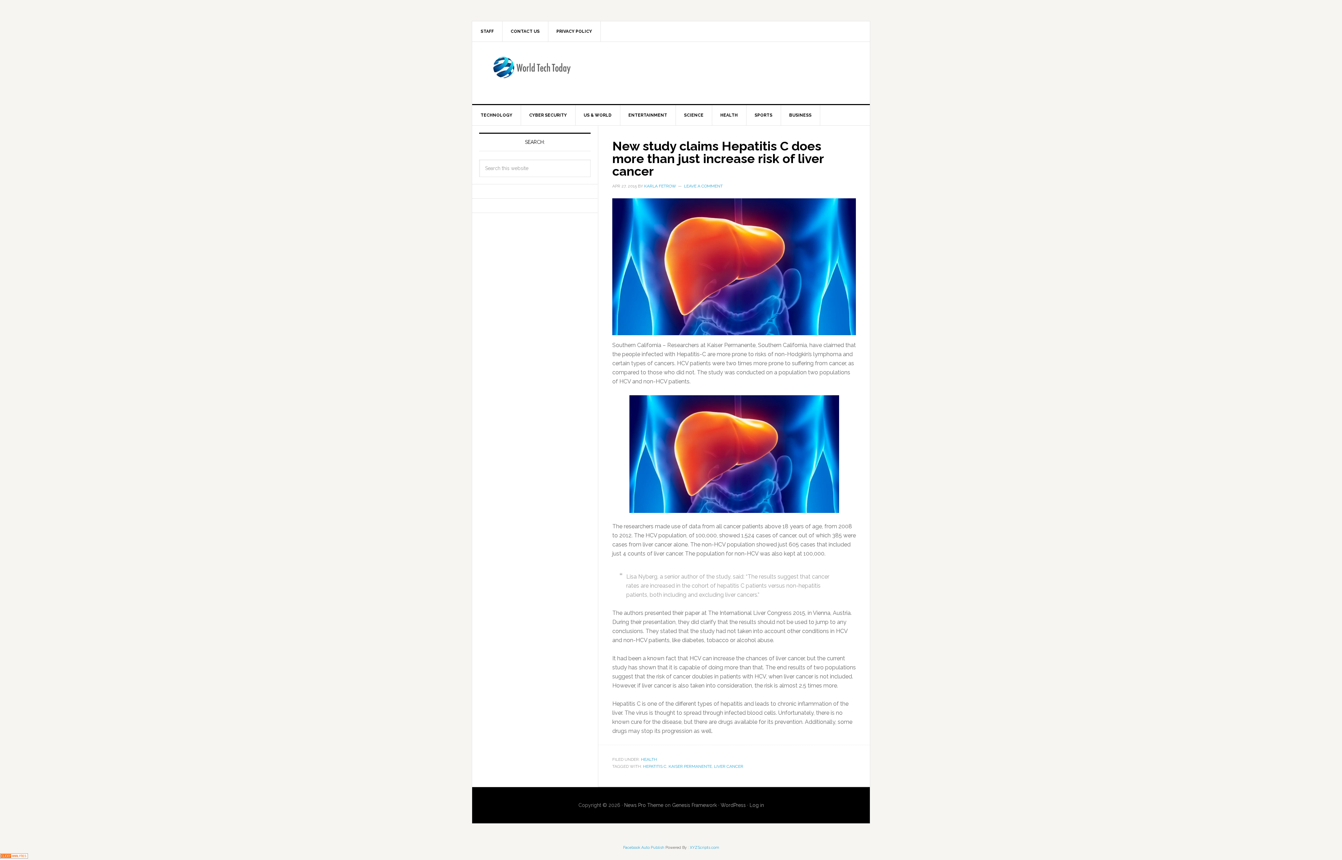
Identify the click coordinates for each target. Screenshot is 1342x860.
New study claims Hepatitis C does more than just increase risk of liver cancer (718, 158)
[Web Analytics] (14, 855)
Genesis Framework (694, 805)
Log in (757, 805)
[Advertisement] (728, 71)
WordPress (733, 805)
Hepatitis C (654, 766)
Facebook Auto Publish (643, 847)
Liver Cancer (728, 766)
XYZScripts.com (704, 847)
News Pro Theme (643, 805)
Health (649, 759)
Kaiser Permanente (690, 766)
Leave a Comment (703, 186)
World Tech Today (531, 71)
